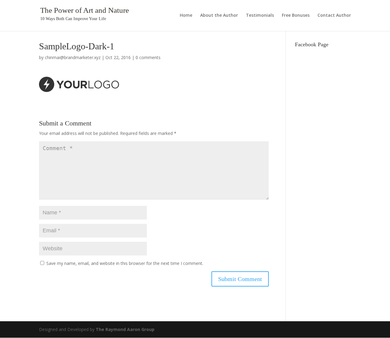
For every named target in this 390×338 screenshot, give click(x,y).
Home (186, 15)
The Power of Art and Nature (84, 10)
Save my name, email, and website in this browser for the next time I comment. (124, 263)
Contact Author (334, 15)
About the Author (219, 15)
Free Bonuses (296, 15)
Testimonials (260, 15)
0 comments (148, 57)
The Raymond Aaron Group (125, 329)
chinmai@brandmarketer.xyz (73, 57)
